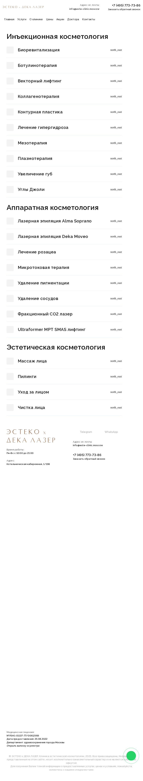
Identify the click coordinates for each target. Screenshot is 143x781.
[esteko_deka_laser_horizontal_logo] (23, 6)
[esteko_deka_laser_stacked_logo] (31, 435)
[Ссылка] (64, 50)
